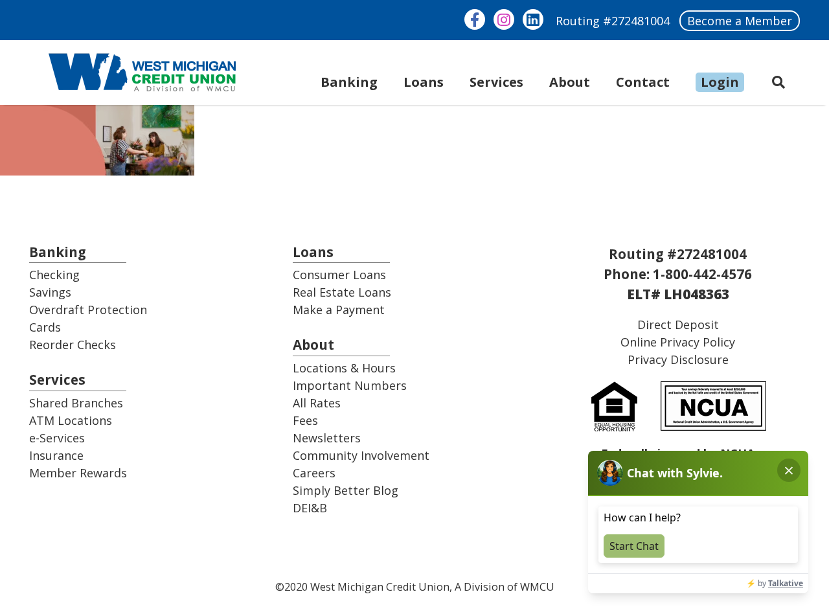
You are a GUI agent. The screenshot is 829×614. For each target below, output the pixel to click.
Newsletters (327, 438)
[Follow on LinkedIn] (533, 19)
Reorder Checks (72, 344)
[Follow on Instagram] (504, 19)
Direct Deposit (678, 324)
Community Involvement (361, 455)
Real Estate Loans (342, 292)
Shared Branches (76, 403)
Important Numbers (350, 385)
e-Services (57, 438)
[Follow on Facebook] (474, 19)
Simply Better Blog (345, 490)
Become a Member (739, 20)
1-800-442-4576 (702, 274)
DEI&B (310, 508)
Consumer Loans (339, 274)
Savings (50, 292)
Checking (54, 274)
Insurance (56, 455)
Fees (305, 420)
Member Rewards (78, 473)
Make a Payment (339, 309)
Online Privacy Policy (677, 342)
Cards (45, 327)
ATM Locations (70, 420)
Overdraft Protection (88, 309)
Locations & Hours (344, 368)
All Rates (317, 403)
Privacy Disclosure (678, 359)
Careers (314, 473)
